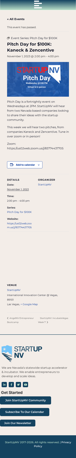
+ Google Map (29, 304)
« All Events (16, 19)
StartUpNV (44, 184)
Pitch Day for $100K (19, 212)
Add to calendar (25, 164)
